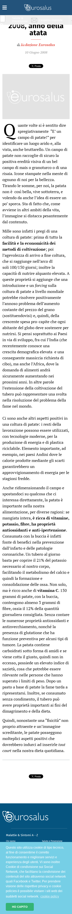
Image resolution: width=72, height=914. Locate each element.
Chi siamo (10, 841)
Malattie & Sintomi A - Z (22, 835)
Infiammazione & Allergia (21, 27)
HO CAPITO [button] (20, 906)
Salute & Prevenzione (20, 19)
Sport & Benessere (19, 42)
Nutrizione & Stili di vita (20, 35)
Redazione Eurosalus (38, 44)
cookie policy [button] (49, 896)
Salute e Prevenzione (52, 841)
